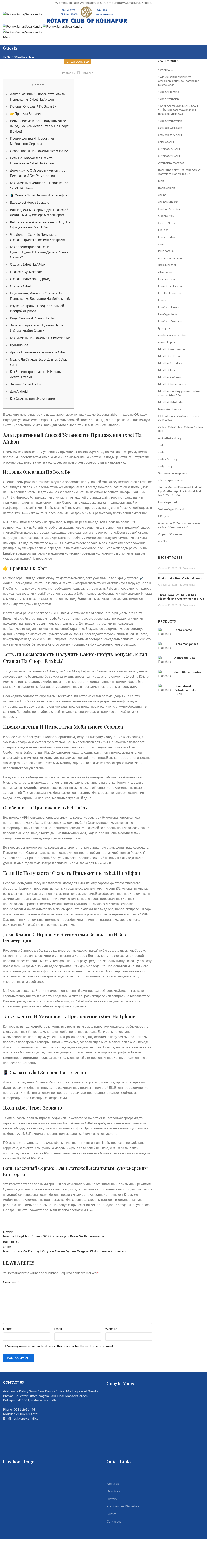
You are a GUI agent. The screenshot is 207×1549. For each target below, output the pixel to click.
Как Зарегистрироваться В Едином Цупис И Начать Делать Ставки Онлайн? (39, 252)
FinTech (163, 229)
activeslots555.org (170, 127)
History (112, 1499)
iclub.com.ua (166, 251)
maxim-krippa (166, 342)
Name (8, 1329)
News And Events (169, 409)
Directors (113, 1491)
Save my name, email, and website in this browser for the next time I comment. (60, 1346)
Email (59, 1329)
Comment (11, 1282)
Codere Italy (166, 215)
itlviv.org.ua (165, 272)
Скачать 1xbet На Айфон (28, 264)
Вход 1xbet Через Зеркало (29, 202)
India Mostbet (167, 265)
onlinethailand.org (169, 438)
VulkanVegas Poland (171, 509)
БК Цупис (164, 516)
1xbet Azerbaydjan (170, 120)
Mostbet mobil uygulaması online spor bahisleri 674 (179, 393)
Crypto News (166, 223)
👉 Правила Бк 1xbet (25, 114)
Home (6, 56)
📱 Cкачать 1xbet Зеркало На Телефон (38, 195)
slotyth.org (165, 466)
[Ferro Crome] (164, 632)
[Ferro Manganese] (164, 646)
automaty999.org (169, 155)
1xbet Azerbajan (168, 99)
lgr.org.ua (164, 328)
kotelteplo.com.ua (169, 293)
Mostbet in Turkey (170, 363)
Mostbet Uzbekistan (171, 402)
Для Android (19, 391)
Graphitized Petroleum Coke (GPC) (185, 690)
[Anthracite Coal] (164, 660)
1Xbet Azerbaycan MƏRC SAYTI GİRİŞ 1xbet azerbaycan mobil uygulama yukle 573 (179, 109)
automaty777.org (169, 148)
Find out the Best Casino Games (180, 578)
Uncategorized (24, 56)
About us (113, 1483)
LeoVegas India (167, 314)
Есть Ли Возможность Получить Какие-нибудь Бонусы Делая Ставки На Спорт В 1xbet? (39, 126)
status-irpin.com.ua (170, 480)
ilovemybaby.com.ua (170, 258)
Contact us (114, 1521)
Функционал (19, 345)
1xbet (21, 966)
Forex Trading (167, 237)
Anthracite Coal (185, 658)
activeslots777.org (170, 134)
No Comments (187, 568)
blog (161, 180)
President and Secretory (123, 1506)
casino (162, 194)
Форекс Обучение (170, 534)
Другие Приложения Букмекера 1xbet (38, 352)
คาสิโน (162, 541)
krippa (162, 300)
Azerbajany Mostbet (171, 162)
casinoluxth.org (168, 201)
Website (111, 1329)
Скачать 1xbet (20, 286)
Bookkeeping (166, 187)
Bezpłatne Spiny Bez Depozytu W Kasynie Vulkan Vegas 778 (179, 172)
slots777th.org (167, 459)
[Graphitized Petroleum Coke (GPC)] (164, 691)
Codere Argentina (169, 209)
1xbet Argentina (168, 91)
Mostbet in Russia (169, 356)
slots (161, 452)
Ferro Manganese (186, 644)
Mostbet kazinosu (169, 377)
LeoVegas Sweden (170, 321)
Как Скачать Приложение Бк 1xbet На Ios (40, 338)
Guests (111, 1514)
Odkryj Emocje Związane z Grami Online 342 (178, 418)
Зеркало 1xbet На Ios (25, 384)
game (161, 244)
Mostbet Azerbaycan (171, 349)
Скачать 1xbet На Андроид (30, 279)
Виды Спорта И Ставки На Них (33, 318)
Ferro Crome (183, 630)
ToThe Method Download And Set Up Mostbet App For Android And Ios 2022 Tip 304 (180, 491)
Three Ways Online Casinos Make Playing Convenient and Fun (181, 597)
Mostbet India (167, 370)
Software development (172, 473)
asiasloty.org (166, 141)
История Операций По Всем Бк (33, 106)
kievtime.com (166, 279)
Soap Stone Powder (187, 672)
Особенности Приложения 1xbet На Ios (39, 151)
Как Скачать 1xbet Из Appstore (32, 398)
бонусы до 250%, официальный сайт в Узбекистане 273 (179, 525)
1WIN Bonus (166, 70)
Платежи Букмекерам (26, 272)
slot (160, 445)
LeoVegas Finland (169, 307)
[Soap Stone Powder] (164, 674)
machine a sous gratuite (173, 335)
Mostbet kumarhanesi (172, 384)
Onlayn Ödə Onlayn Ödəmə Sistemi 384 (180, 429)
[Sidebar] (5, 1544)
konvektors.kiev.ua (170, 286)
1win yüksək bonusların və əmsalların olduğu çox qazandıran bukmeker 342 (178, 80)
